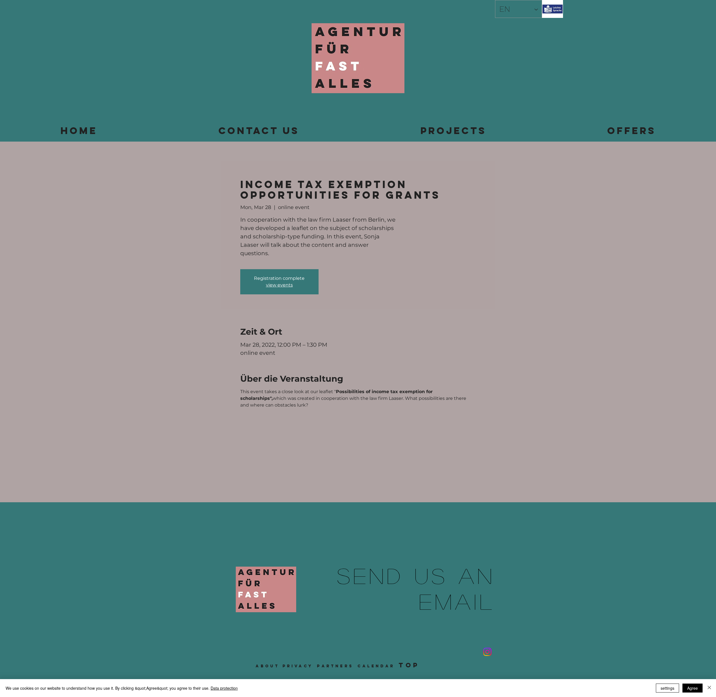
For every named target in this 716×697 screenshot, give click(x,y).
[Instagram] (487, 651)
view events (279, 285)
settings (667, 688)
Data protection (224, 688)
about (267, 666)
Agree (692, 688)
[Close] (709, 688)
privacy (297, 666)
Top (409, 665)
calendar (376, 666)
